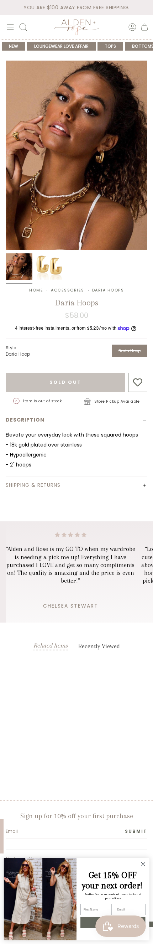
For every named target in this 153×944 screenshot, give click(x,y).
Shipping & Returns (33, 485)
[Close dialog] (143, 864)
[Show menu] (9, 27)
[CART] (144, 27)
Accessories (67, 290)
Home (36, 290)
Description (25, 419)
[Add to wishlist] (138, 382)
